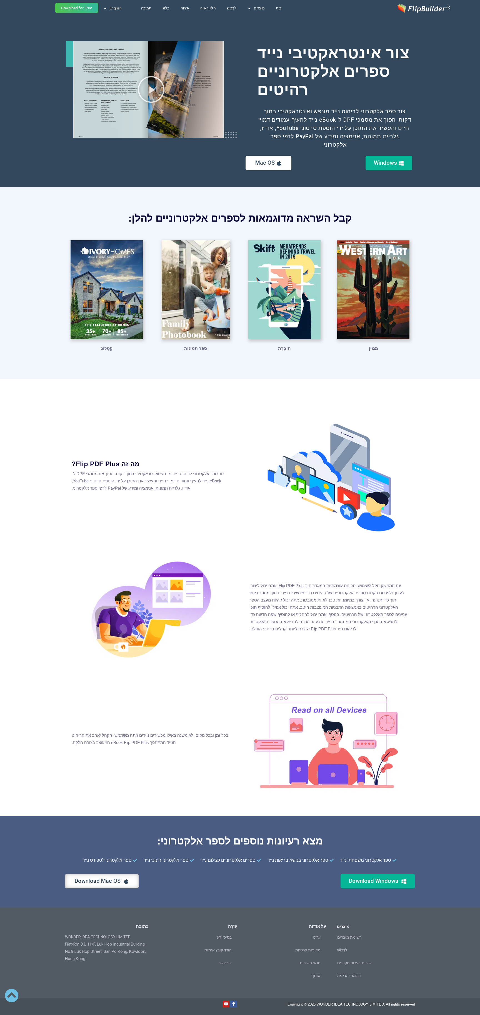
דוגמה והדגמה (349, 975)
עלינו (317, 937)
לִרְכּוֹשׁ (231, 8)
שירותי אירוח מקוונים (354, 963)
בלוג (165, 8)
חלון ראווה (208, 8)
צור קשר (225, 963)
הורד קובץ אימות (218, 950)
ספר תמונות (195, 348)
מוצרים (259, 8)
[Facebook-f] (233, 1004)
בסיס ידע (224, 937)
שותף (316, 975)
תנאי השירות (310, 963)
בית (279, 8)
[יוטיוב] (226, 1004)
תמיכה (146, 8)
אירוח (185, 8)
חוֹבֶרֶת (284, 348)
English (116, 8)
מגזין (373, 348)
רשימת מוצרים (349, 937)
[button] (151, 89)
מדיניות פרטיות (308, 950)
